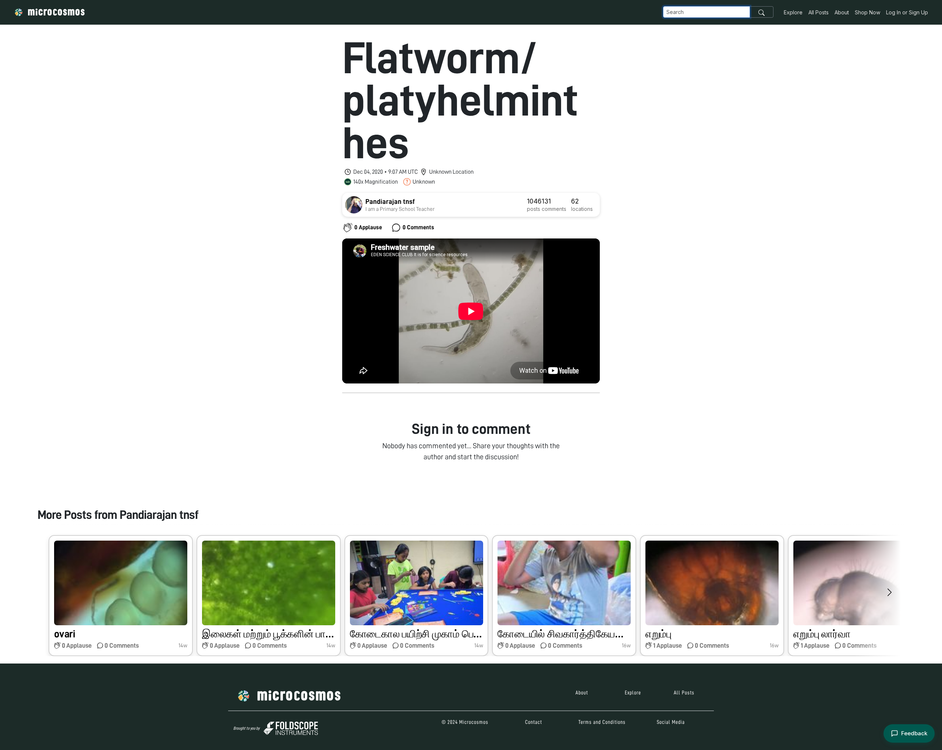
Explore (793, 12)
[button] (121, 595)
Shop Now (867, 12)
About (842, 12)
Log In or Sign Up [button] (907, 12)
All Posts (818, 12)
